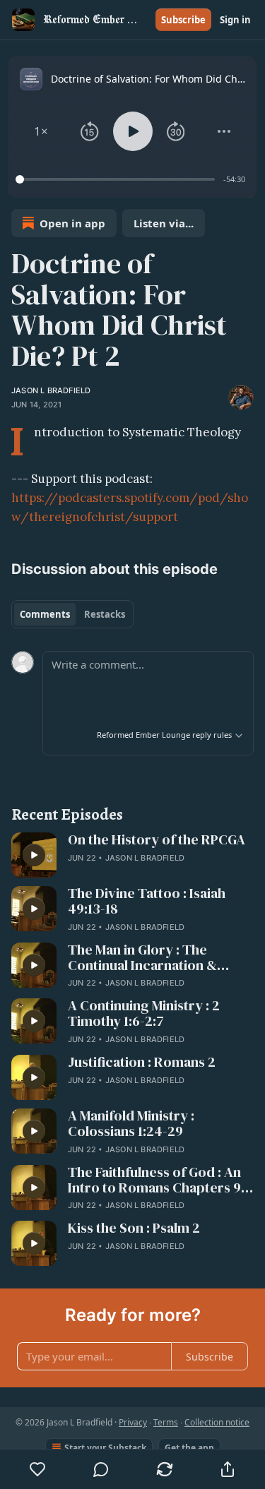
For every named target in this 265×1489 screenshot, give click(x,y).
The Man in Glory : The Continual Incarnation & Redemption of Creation (144, 958)
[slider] (117, 179)
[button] (41, 131)
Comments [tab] (45, 614)
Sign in (235, 19)
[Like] (37, 1469)
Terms (165, 1422)
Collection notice (216, 1422)
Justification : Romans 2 (142, 1062)
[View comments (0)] (102, 1469)
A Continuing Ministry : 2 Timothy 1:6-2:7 (144, 1013)
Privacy (133, 1422)
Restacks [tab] (104, 614)
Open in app (72, 223)
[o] (34, 855)
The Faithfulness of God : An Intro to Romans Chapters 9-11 (157, 1180)
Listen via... (164, 223)
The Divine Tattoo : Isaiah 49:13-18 (146, 901)
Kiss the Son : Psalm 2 (134, 1228)
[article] (132, 855)
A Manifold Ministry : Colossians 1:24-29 (131, 1124)
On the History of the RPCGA (156, 840)
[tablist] (72, 614)
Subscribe (183, 19)
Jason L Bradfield (50, 390)
